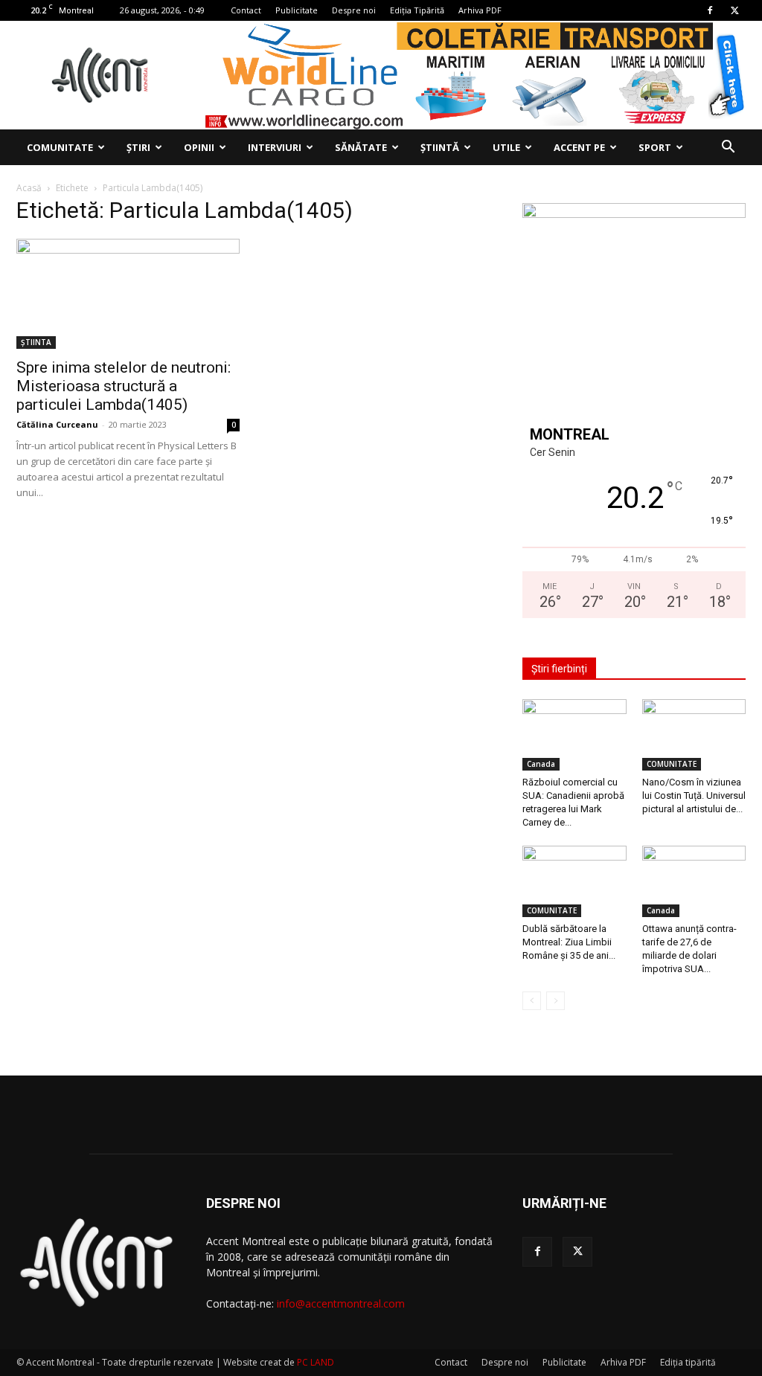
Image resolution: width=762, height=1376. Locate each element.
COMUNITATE (60, 147)
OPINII (199, 147)
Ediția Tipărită (417, 10)
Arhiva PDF (480, 10)
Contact (246, 10)
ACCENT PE (579, 147)
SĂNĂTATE (361, 147)
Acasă (29, 187)
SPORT (654, 147)
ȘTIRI (138, 147)
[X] (734, 10)
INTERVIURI (274, 147)
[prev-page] (531, 1000)
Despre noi (354, 10)
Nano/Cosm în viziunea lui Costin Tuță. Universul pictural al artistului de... (694, 795)
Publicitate (296, 10)
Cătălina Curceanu (57, 424)
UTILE (506, 147)
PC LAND (315, 1362)
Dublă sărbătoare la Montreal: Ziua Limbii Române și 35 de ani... (568, 942)
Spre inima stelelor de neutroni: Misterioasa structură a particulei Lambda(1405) (123, 386)
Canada (541, 764)
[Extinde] (726, 222)
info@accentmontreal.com (341, 1303)
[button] (728, 148)
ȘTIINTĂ (439, 147)
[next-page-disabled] (555, 1000)
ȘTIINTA (36, 342)
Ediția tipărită (688, 1362)
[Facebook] (710, 10)
